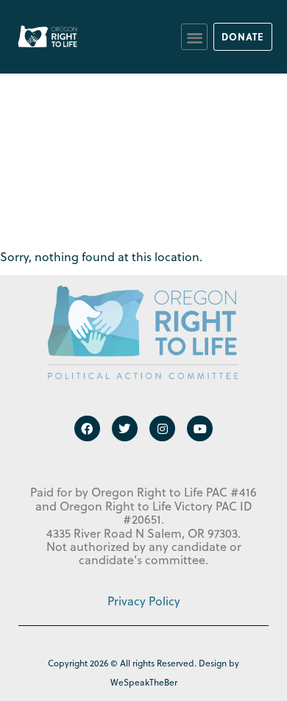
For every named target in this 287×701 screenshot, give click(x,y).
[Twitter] (125, 428)
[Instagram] (162, 428)
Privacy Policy (143, 601)
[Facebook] (87, 428)
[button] (194, 37)
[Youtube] (200, 428)
